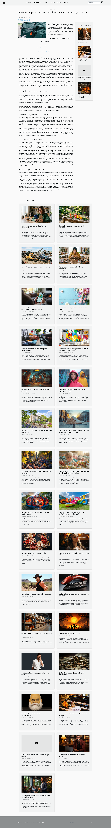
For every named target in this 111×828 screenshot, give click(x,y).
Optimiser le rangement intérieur (45, 49)
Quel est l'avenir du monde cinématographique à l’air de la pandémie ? (84, 96)
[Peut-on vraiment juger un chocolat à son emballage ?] (37, 214)
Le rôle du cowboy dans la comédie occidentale (36, 594)
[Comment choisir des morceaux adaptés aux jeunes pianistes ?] (37, 337)
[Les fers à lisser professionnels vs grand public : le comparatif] (74, 582)
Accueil (19, 9)
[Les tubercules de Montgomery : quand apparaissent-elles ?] (37, 702)
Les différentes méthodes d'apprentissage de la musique (83, 61)
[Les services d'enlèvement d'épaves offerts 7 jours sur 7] (37, 255)
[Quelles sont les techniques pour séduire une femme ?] (37, 661)
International (38, 2)
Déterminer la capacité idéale (45, 44)
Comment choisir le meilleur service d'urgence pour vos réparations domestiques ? (35, 308)
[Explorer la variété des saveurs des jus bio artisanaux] (74, 214)
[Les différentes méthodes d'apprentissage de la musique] (84, 52)
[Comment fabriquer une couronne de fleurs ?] (37, 541)
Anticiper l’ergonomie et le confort (45, 51)
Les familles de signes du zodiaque (69, 633)
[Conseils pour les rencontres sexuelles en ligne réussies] (84, 70)
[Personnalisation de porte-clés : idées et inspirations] (74, 255)
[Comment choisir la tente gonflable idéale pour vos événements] (37, 500)
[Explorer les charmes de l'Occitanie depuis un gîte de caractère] (37, 419)
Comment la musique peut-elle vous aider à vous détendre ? (84, 42)
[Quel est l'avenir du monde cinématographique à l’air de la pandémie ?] (84, 87)
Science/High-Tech (56, 2)
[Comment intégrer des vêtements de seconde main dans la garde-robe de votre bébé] (74, 459)
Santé (46, 2)
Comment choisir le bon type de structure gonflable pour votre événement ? (71, 513)
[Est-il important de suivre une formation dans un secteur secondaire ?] (37, 784)
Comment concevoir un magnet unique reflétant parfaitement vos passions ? (73, 349)
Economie (28, 2)
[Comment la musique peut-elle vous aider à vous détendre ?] (84, 33)
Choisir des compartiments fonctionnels (45, 46)
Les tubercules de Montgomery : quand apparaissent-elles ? (33, 714)
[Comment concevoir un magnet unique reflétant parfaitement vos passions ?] (74, 337)
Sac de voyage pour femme (25, 164)
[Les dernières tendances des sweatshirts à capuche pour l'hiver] (74, 378)
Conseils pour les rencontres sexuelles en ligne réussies (84, 78)
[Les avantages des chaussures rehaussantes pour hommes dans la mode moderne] (74, 419)
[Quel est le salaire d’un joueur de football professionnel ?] (74, 661)
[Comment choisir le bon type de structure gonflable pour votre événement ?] (74, 500)
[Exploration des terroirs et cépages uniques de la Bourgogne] (37, 459)
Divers (66, 2)
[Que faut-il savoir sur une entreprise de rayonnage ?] (37, 622)
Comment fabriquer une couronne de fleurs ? (35, 553)
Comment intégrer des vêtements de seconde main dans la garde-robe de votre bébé (74, 472)
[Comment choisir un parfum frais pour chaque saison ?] (74, 296)
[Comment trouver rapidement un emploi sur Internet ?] (74, 743)
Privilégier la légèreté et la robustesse (45, 47)
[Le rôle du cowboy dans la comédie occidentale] (37, 582)
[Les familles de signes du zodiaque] (74, 622)
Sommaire (46, 42)
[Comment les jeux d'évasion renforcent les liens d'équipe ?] (37, 378)
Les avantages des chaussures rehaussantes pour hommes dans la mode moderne (74, 431)
